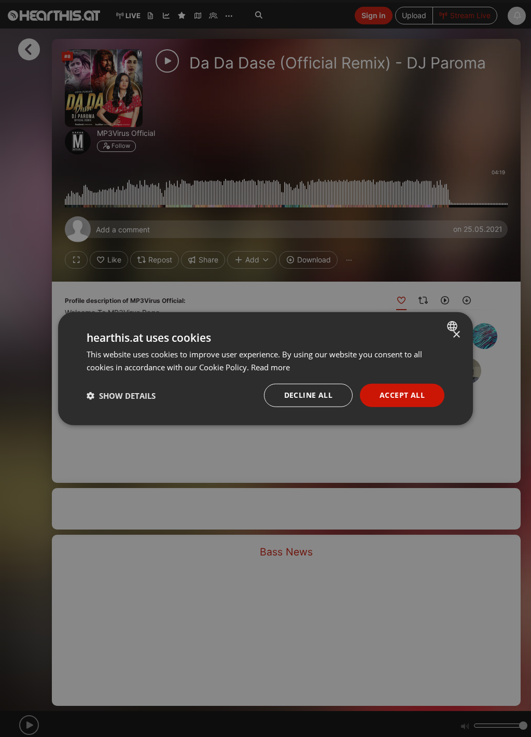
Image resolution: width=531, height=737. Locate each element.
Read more (270, 366)
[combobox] (453, 326)
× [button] (456, 334)
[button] (121, 395)
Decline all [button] (308, 395)
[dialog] (265, 368)
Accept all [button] (402, 395)
